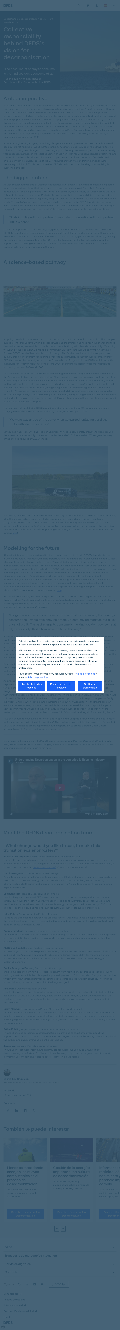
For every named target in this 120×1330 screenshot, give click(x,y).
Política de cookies (84, 673)
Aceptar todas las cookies (32, 686)
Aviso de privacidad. (39, 677)
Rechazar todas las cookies (61, 686)
